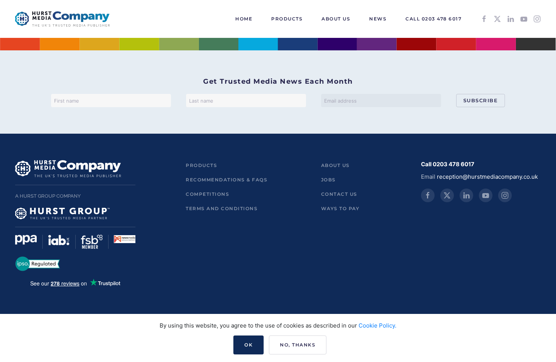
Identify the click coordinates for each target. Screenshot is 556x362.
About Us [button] (335, 19)
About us (335, 165)
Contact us (339, 194)
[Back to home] (62, 19)
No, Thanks (297, 345)
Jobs (328, 180)
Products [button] (287, 19)
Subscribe (480, 100)
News (378, 19)
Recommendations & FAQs (226, 180)
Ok (248, 345)
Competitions (207, 194)
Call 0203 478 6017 (433, 19)
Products (201, 165)
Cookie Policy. (377, 325)
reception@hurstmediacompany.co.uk (487, 176)
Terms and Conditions (222, 208)
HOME (243, 19)
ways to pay (340, 208)
